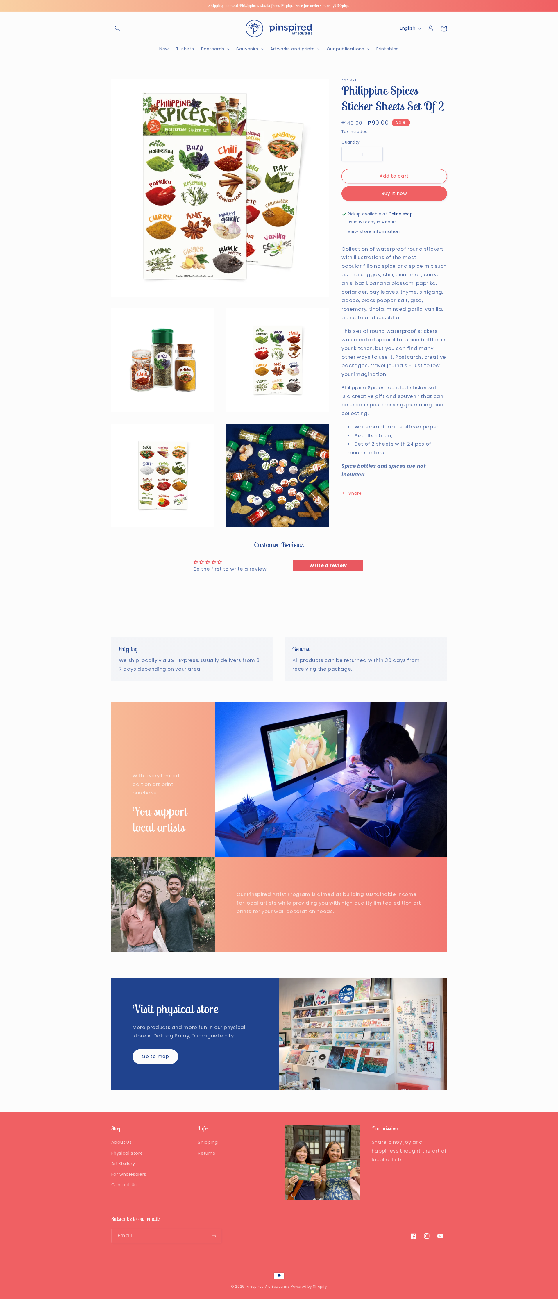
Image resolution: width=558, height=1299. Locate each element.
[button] (118, 28)
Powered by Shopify (309, 1286)
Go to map (155, 1056)
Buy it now (394, 193)
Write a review (328, 565)
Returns (206, 1153)
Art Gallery (123, 1163)
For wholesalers (128, 1174)
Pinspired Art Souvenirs (268, 1286)
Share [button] (355, 493)
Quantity (350, 142)
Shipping (208, 1142)
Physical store (127, 1153)
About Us (121, 1142)
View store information (374, 231)
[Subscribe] (214, 1236)
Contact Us (124, 1185)
